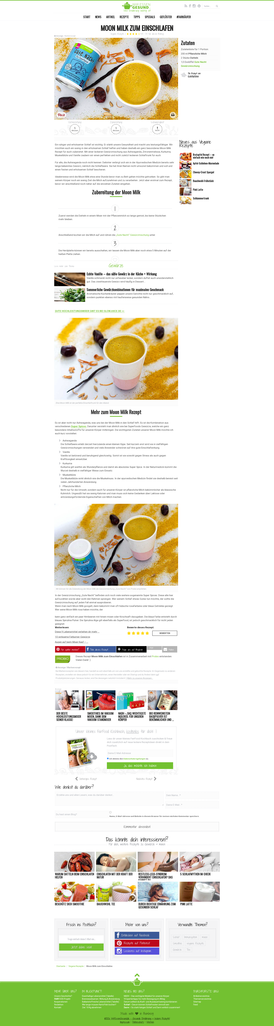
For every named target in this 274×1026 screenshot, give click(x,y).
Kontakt (57, 1007)
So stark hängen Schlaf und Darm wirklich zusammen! (155, 1007)
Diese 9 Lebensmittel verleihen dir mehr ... (77, 631)
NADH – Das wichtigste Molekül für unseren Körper (146, 996)
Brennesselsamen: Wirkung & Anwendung (101, 999)
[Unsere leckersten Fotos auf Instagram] (195, 5)
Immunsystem (190, 937)
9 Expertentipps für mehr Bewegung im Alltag (144, 999)
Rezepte (124, 17)
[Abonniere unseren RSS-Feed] (187, 5)
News (98, 17)
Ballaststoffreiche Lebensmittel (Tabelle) (100, 1002)
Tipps (137, 17)
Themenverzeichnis (202, 999)
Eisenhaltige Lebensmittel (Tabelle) (98, 996)
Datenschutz (138, 1022)
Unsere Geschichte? (63, 996)
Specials (150, 17)
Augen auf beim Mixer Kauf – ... (71, 642)
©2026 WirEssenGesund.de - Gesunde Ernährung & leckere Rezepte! (137, 1018)
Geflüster (166, 17)
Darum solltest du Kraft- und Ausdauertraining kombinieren (150, 1002)
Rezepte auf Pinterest (137, 943)
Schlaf (176, 937)
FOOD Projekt (62, 999)
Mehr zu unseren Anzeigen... (140, 678)
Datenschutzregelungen (134, 759)
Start (86, 17)
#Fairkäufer (184, 17)
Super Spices (78, 426)
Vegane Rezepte (117, 33)
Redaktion (58, 1004)
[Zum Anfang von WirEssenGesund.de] (137, 976)
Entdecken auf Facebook (135, 935)
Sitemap (197, 1002)
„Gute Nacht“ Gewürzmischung (132, 234)
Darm (126, 1007)
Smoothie (177, 943)
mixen (204, 937)
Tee (188, 950)
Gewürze (116, 265)
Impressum (125, 1022)
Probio (155, 656)
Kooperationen (61, 1002)
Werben (150, 1022)
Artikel (110, 17)
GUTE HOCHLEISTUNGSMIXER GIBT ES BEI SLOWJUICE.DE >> (89, 311)
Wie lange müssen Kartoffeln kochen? (99, 1004)
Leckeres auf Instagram (137, 951)
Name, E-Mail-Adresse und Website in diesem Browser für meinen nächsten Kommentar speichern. (154, 816)
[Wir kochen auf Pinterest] (200, 5)
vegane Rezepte (195, 943)
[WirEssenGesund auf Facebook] (190, 5)
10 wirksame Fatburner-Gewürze (72, 636)
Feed (195, 1004)
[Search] (217, 5)
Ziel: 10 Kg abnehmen (91, 1007)
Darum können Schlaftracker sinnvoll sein (150, 1004)
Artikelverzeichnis (201, 996)
